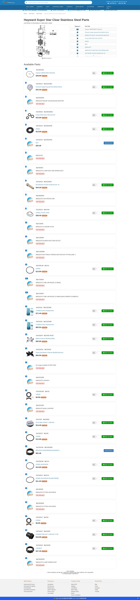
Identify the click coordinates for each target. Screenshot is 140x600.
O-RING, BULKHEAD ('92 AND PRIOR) (47, 478)
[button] (137, 598)
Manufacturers (51, 588)
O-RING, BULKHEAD (42, 464)
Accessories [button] (90, 6)
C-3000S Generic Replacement (45, 310)
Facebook (97, 588)
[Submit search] (26, 2)
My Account (122, 1)
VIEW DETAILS (109, 143)
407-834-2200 (42, 10)
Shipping (73, 586)
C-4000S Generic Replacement (45, 324)
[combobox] (58, 2)
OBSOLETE (88, 47)
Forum (96, 586)
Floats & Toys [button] (108, 7)
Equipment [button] (40, 6)
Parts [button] (47, 6)
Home (25, 13)
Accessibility (51, 593)
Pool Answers (51, 586)
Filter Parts (39, 13)
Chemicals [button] (69, 6)
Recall (72, 593)
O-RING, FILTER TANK (42, 212)
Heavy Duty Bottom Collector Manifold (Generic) (49, 352)
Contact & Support (111, 1)
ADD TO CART (109, 73)
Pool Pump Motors (28, 591)
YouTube (97, 591)
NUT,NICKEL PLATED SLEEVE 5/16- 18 (95, 53)
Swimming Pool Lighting (29, 586)
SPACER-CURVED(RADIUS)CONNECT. (48, 450)
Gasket (87, 41)
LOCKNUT (39, 548)
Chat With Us (112, 3)
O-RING (38, 268)
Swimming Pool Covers (29, 584)
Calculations (50, 584)
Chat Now (33, 10)
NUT (86, 44)
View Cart (121, 3)
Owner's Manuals (52, 589)
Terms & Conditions (75, 595)
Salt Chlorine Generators (29, 589)
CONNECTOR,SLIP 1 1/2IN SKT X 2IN (47, 534)
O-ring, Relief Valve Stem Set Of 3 (93, 38)
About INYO (74, 584)
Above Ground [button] (80, 6)
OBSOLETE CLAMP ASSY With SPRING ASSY (97, 50)
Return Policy (74, 589)
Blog (96, 584)
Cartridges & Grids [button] (58, 6)
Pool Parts (31, 13)
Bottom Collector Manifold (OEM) (45, 338)
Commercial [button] (100, 6)
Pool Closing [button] (30, 6)
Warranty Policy (75, 591)
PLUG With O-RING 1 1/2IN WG (45, 422)
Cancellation (74, 588)
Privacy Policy (51, 591)
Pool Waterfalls (27, 588)
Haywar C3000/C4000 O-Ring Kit (93, 29)
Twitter (96, 589)
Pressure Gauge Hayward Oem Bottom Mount (97, 32)
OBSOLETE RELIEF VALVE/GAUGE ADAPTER (97, 35)
